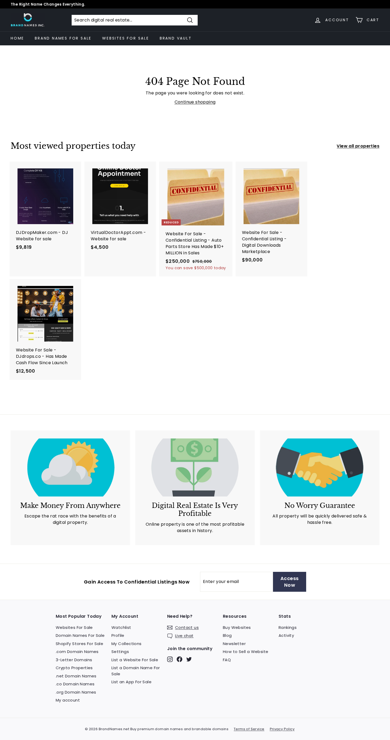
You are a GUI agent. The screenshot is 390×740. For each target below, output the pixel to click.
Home (17, 38)
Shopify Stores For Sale (79, 643)
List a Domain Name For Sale (135, 671)
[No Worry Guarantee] (319, 467)
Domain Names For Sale (80, 635)
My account (68, 700)
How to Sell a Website (245, 651)
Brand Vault (176, 38)
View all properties (358, 146)
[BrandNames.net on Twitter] (189, 659)
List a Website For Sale (134, 660)
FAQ (227, 660)
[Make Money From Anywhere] (70, 467)
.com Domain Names (77, 651)
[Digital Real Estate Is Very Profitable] (195, 467)
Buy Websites (237, 627)
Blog (227, 635)
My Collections (126, 643)
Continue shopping (195, 102)
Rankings (288, 627)
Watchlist (121, 627)
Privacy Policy (282, 729)
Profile (117, 635)
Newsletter (234, 643)
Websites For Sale (125, 38)
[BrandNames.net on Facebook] (179, 659)
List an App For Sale (131, 682)
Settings (120, 651)
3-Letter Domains (74, 660)
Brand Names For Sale (63, 38)
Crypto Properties (74, 668)
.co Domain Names (75, 684)
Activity (286, 635)
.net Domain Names (76, 676)
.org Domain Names (76, 692)
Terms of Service (249, 729)
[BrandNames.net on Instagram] (170, 659)
